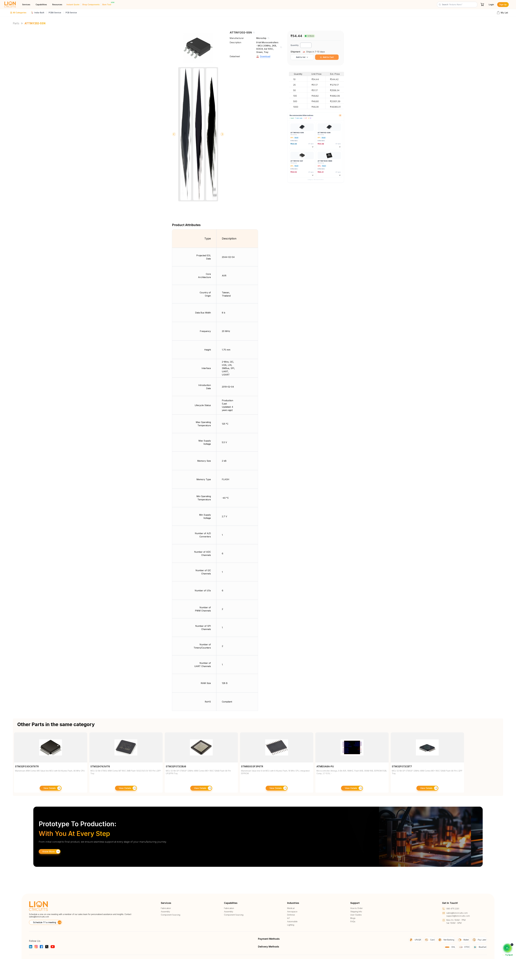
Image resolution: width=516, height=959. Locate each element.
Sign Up (503, 4)
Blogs (352, 918)
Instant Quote (73, 4)
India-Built (39, 12)
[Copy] (254, 32)
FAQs (352, 921)
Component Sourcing (170, 915)
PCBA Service (55, 12)
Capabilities (41, 4)
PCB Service (71, 12)
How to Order (356, 908)
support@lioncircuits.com (458, 916)
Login (491, 4)
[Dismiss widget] (512, 944)
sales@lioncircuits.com (39, 917)
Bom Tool (106, 4)
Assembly (165, 911)
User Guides (356, 915)
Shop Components (91, 4)
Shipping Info (356, 911)
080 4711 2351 (452, 908)
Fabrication (166, 908)
